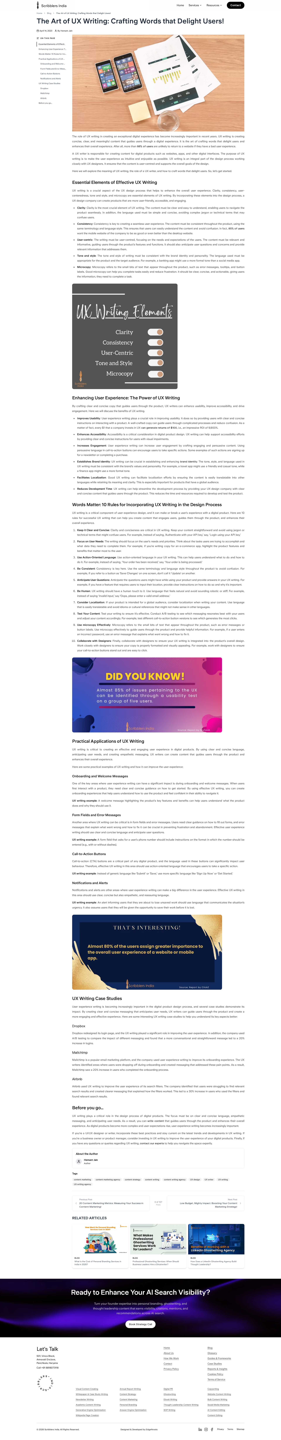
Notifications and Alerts (50, 78)
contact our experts (152, 1143)
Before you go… (45, 103)
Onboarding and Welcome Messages (53, 64)
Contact (235, 5)
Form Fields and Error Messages (53, 69)
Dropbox (44, 88)
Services (194, 5)
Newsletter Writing (85, 1399)
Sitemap (240, 1429)
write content (155, 1120)
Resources (213, 5)
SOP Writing (169, 1410)
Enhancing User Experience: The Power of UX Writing (52, 49)
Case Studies (215, 1363)
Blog (49, 13)
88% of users (145, 146)
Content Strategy (128, 1394)
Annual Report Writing (130, 1389)
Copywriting (213, 1389)
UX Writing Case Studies (49, 83)
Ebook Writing (170, 1399)
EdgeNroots (151, 1429)
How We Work (171, 1358)
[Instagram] (206, 1429)
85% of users (236, 228)
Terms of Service (216, 1379)
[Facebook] (212, 1429)
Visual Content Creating (87, 1389)
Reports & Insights (217, 1368)
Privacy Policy (171, 1368)
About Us (169, 1353)
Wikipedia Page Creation (87, 1415)
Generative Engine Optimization (91, 1410)
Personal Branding (128, 1405)
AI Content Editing (216, 1410)
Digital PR (168, 1389)
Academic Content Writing (88, 1405)
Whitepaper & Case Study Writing (92, 1394)
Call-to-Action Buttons (50, 74)
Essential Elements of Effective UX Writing (52, 44)
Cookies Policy (215, 1374)
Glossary (212, 1353)
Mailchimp (44, 93)
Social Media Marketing (218, 1405)
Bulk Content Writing (217, 1399)
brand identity (188, 461)
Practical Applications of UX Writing (52, 59)
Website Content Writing (219, 1394)
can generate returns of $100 (159, 427)
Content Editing (215, 1415)
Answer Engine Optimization (133, 1410)
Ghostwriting (170, 1394)
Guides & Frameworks (219, 1358)
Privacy (220, 1429)
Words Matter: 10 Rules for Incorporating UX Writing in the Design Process (52, 54)
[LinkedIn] (200, 1429)
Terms (230, 1429)
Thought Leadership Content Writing (181, 1405)
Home (180, 5)
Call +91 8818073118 (48, 1367)
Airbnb (43, 98)
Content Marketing (128, 1399)
